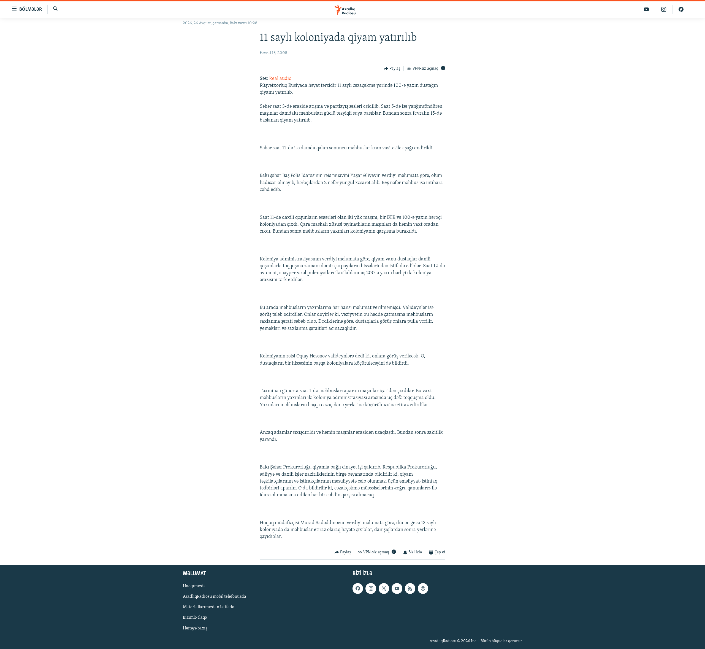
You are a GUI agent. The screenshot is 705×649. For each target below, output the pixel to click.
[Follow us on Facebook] (357, 588)
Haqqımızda (194, 586)
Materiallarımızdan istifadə (208, 607)
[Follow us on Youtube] (397, 588)
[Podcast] (423, 588)
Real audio (280, 78)
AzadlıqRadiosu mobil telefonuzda (214, 596)
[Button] (392, 68)
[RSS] (410, 588)
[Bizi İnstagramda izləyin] (664, 9)
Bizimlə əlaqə (195, 617)
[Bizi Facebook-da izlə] (681, 9)
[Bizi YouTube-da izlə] (646, 9)
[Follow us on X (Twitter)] (384, 588)
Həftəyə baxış (195, 628)
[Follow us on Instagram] (370, 588)
